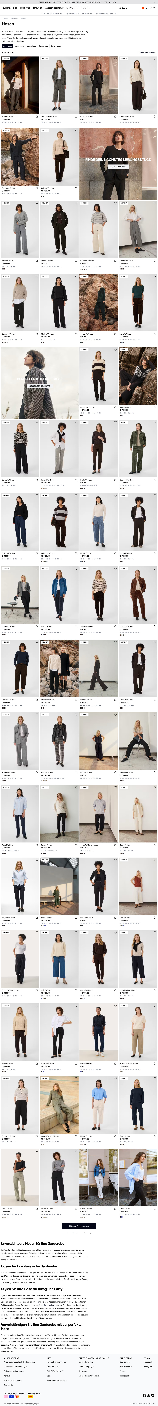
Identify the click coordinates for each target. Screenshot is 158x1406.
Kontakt (7, 1376)
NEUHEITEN (6, 8)
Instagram (148, 1366)
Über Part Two (53, 1366)
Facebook (148, 1362)
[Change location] (143, 8)
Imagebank (124, 1376)
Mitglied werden (86, 1362)
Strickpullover (50, 1305)
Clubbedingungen (86, 1366)
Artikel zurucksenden (13, 1380)
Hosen (23, 18)
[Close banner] (154, 2)
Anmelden (83, 1371)
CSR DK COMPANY (55, 1371)
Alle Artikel (14, 18)
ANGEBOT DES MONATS (55, 8)
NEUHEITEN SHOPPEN (118, 167)
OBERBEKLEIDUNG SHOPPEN (39, 386)
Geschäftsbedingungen (30, 1404)
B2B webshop (126, 1366)
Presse (122, 1371)
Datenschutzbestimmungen (15, 1366)
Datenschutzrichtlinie (12, 1404)
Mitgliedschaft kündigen (89, 1376)
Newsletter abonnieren (56, 1362)
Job (48, 1376)
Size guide (8, 1385)
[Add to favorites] (37, 59)
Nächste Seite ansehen (79, 1226)
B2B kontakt (125, 1362)
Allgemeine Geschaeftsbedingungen (19, 1362)
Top (37, 1302)
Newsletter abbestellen (57, 1380)
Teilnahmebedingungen (14, 1371)
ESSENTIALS (25, 8)
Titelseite (5, 18)
